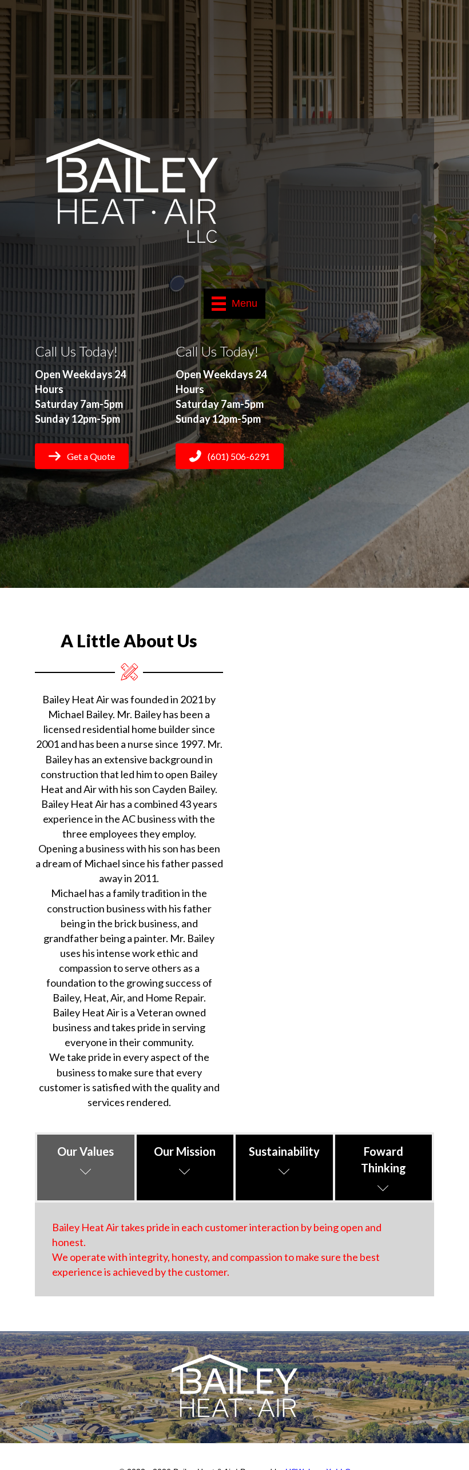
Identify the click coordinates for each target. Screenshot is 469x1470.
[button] (82, 456)
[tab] (85, 1167)
